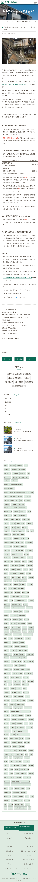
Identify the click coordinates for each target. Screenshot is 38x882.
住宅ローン (13, 650)
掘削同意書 (14, 800)
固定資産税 (7, 481)
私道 (32, 796)
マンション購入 (8, 538)
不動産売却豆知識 (8, 592)
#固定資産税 (29, 382)
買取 (5, 808)
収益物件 (10, 808)
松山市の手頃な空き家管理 (10, 339)
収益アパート (17, 681)
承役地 (11, 788)
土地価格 (14, 692)
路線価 (13, 527)
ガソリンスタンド (27, 635)
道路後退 (6, 765)
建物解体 (14, 719)
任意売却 (17, 804)
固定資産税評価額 (15, 712)
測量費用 (25, 569)
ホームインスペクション (10, 750)
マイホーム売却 (25, 538)
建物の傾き (27, 742)
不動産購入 (7, 504)
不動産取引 (14, 481)
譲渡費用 (6, 569)
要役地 (5, 788)
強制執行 (20, 708)
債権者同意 (12, 704)
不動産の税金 (24, 646)
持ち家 (5, 761)
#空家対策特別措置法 (15, 378)
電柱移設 (31, 577)
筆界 (21, 500)
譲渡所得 (27, 696)
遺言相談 (18, 577)
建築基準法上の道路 (9, 519)
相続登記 (16, 584)
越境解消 (26, 619)
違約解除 (13, 735)
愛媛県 (18, 527)
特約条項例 (7, 742)
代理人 (26, 723)
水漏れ (15, 515)
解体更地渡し (7, 473)
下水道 (11, 600)
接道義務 (18, 519)
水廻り (14, 731)
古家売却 (24, 561)
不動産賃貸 (15, 473)
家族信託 (13, 723)
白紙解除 (24, 658)
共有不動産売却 (27, 777)
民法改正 (6, 623)
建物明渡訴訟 (7, 792)
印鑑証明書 (13, 631)
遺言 (31, 569)
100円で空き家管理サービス (18, 785)
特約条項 (31, 627)
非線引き (14, 715)
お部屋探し (27, 758)
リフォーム (29, 727)
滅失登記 (6, 723)
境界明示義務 (27, 500)
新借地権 (31, 773)
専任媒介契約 (7, 558)
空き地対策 (12, 465)
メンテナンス (7, 731)
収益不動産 (26, 677)
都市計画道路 (16, 792)
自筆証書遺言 (13, 573)
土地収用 (15, 796)
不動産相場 (7, 527)
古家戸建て (17, 561)
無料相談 (6, 712)
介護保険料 (7, 700)
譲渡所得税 (7, 469)
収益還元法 (18, 677)
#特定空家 (27, 378)
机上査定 (6, 727)
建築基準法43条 (26, 519)
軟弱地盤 (20, 742)
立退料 (28, 788)
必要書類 (6, 631)
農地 (20, 604)
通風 (32, 531)
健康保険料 (20, 696)
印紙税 (19, 692)
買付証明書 (14, 608)
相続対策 (6, 650)
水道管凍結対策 (8, 515)
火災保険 (14, 554)
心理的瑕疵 (29, 565)
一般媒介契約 (16, 558)
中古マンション (20, 727)
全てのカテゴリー (10, 399)
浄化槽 (5, 600)
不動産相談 (15, 619)
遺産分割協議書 (12, 588)
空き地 (5, 465)
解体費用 (19, 569)
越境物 (17, 754)
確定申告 (17, 646)
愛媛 (30, 808)
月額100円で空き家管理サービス (20, 477)
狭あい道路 (18, 761)
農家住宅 (22, 654)
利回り (23, 681)
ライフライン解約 (25, 781)
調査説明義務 (7, 746)
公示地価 (19, 688)
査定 (22, 804)
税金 (5, 685)
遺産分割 (31, 719)
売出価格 (6, 615)
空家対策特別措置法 (9, 488)
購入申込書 (7, 608)
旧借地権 (17, 773)
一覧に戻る (19, 359)
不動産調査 (15, 642)
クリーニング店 (17, 635)
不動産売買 (14, 504)
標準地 (25, 688)
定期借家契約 (7, 619)
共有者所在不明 (15, 781)
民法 (5, 588)
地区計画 (31, 765)
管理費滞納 (24, 546)
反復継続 (10, 638)
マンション (8, 414)
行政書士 (4, 323)
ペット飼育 (7, 715)
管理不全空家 (27, 496)
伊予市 (29, 511)
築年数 (27, 796)
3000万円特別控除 (22, 719)
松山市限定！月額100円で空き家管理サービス (17, 278)
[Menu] (35, 2)
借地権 (11, 773)
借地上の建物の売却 (9, 777)
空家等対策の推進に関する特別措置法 (13, 484)
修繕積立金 (16, 538)
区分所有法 (16, 546)
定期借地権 (24, 773)
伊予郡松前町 (23, 808)
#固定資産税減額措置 (19, 386)
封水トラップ (7, 477)
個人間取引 (29, 608)
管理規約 (24, 631)
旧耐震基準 (20, 715)
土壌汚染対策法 (8, 635)
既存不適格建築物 (15, 765)
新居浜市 (16, 581)
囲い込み (31, 750)
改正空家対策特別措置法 (10, 496)
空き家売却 (22, 473)
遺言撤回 (13, 688)
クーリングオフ (8, 611)
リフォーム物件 (25, 596)
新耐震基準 (28, 715)
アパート (27, 804)
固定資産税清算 (20, 704)
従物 (11, 758)
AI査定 (31, 723)
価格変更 (26, 611)
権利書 (17, 542)
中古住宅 (13, 727)
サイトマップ (28, 868)
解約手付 (6, 565)
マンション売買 (8, 546)
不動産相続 (14, 469)
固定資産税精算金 (18, 758)
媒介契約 (26, 554)
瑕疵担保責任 (28, 550)
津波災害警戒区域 (8, 665)
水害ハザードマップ (28, 661)
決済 (22, 542)
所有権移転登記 (8, 708)
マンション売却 (20, 523)
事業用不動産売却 (8, 646)
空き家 (26, 465)
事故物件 (22, 565)
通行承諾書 (7, 800)
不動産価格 (7, 692)
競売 (15, 708)
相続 (6, 405)
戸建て (7, 411)
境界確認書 (21, 504)
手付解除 (6, 735)
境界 (17, 500)
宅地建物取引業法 (19, 638)
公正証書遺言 (21, 573)
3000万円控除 (22, 469)
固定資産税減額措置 (9, 500)
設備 (19, 627)
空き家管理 (5, 352)
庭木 (26, 754)
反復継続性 (28, 638)
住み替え (10, 804)
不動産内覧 (16, 669)
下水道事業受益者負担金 (21, 600)
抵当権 (5, 704)
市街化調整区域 (8, 511)
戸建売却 (13, 523)
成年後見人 (19, 723)
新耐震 (16, 769)
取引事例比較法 (28, 673)
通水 (29, 473)
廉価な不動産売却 (24, 769)
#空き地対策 (9, 382)
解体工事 (6, 658)
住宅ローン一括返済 (22, 650)
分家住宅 (16, 654)
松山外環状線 (7, 796)
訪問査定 (27, 738)
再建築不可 (22, 511)
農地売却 (25, 604)
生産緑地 (31, 600)
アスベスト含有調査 (15, 658)
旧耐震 (11, 769)
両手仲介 (23, 558)
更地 (13, 550)
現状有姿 (24, 627)
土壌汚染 (31, 631)
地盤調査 (14, 742)
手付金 (30, 561)
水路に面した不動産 (17, 673)
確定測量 (6, 688)
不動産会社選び (8, 669)
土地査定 (23, 700)
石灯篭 (5, 758)
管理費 (22, 535)
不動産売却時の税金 (9, 542)
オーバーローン (28, 708)
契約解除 (16, 611)
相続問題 (29, 573)
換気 (28, 531)
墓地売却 (22, 746)
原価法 (12, 677)
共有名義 (30, 584)
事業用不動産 (17, 685)
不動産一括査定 (14, 565)
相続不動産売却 (8, 581)
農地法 (16, 665)
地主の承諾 (18, 777)
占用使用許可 (7, 673)
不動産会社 (15, 746)
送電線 (22, 788)
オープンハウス (15, 700)
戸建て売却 (7, 554)
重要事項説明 (25, 592)
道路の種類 (30, 700)
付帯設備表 (7, 627)
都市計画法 (24, 792)
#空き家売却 (19, 382)
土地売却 (6, 523)
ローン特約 (13, 623)
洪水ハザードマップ (16, 661)
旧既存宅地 (7, 550)
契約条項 (29, 623)
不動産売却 (27, 800)
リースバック (14, 615)
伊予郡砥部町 (7, 535)
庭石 (31, 754)
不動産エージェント (9, 754)
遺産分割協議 (21, 588)
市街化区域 (14, 604)
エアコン (14, 627)
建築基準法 (7, 719)
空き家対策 (19, 465)
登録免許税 (26, 692)
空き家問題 (21, 531)
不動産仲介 (7, 531)
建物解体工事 (25, 685)
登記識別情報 (28, 542)
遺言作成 (24, 577)
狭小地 (21, 738)
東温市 (16, 808)
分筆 (15, 696)
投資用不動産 (30, 654)
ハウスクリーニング (26, 712)
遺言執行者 (30, 681)
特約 (18, 735)
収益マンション (8, 681)
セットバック (26, 761)
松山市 (20, 800)
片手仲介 (30, 558)
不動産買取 (14, 531)
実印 (19, 631)
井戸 (21, 611)
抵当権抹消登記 (8, 696)
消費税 (10, 685)
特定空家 (20, 496)
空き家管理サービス (23, 731)
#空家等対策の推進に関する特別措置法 (19, 374)
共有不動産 (22, 584)
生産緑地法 (7, 604)
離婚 (5, 804)
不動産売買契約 (21, 623)
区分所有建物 (16, 535)
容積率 (5, 769)
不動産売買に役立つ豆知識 (10, 508)
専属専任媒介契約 (8, 561)
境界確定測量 (23, 581)
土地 (6, 408)
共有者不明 (7, 781)
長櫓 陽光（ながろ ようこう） (19, 317)
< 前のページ (6, 359)
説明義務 (6, 596)
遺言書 (5, 573)
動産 (22, 754)
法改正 (5, 773)
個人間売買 (21, 608)
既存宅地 (16, 511)
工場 (5, 638)
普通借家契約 (22, 615)
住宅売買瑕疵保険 (22, 750)
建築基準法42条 (23, 515)
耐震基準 (21, 796)
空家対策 (17, 788)
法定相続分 (17, 592)
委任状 (5, 738)
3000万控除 (7, 661)
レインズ (20, 554)
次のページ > (31, 359)
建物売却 (13, 569)
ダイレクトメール (25, 735)
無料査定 (6, 677)
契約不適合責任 (19, 550)
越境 (21, 619)
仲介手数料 (25, 527)
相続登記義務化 (8, 584)
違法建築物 (24, 765)
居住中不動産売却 (25, 669)
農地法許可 (22, 665)
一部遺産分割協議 (15, 596)
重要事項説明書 (23, 508)
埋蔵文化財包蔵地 (14, 738)
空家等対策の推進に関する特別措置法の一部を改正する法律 (18, 492)
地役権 (28, 785)
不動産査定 (29, 523)
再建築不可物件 (8, 654)
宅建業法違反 (7, 642)
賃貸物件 (12, 761)
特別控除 (22, 642)
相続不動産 (7, 577)
